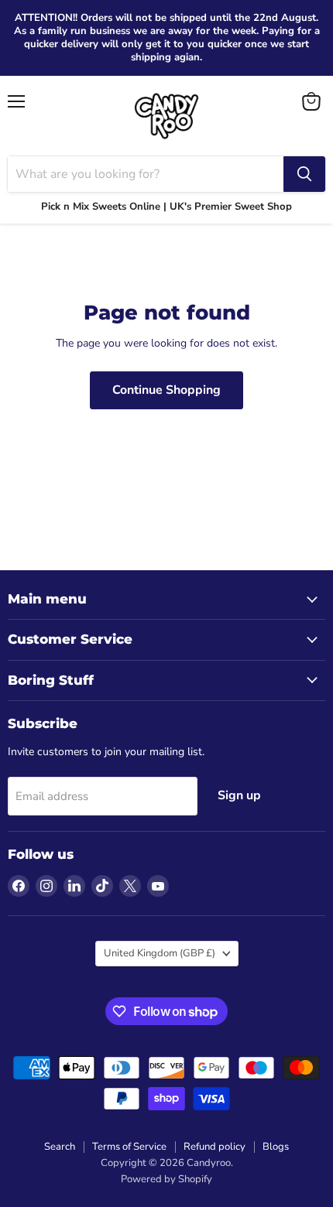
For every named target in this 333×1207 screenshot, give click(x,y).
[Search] (304, 174)
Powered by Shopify (166, 1179)
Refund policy (214, 1147)
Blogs (276, 1147)
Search (59, 1147)
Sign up (239, 795)
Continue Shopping (166, 389)
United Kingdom (159, 953)
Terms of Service (129, 1147)
